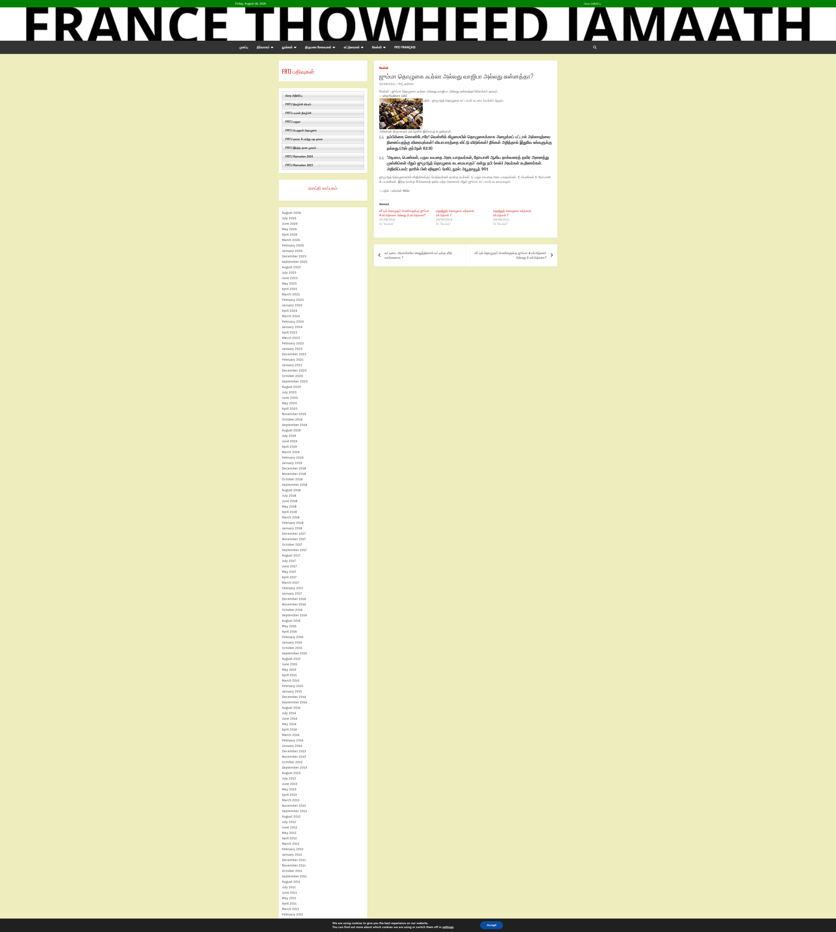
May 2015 (289, 670)
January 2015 (292, 691)
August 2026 (291, 213)
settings (447, 927)
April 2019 (289, 447)
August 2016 (291, 621)
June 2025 (290, 278)
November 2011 (294, 865)
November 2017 (294, 539)
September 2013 (294, 767)
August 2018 (291, 490)
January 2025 (292, 305)
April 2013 (289, 795)
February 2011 (292, 914)
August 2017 (291, 555)
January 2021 (292, 365)
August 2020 (291, 387)
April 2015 (289, 675)
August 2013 (291, 773)
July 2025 (289, 273)
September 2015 (294, 653)
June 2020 (290, 398)
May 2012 (289, 833)
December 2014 (294, 697)
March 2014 (290, 735)
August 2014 (291, 708)
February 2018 (292, 523)
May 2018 (289, 506)
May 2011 (289, 898)
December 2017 (294, 534)
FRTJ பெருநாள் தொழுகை (301, 130)
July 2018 (289, 496)
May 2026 (289, 229)
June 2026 (290, 224)
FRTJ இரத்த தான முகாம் (300, 147)
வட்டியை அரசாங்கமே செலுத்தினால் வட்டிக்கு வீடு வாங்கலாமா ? (418, 255)
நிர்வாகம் (263, 47)
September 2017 (294, 550)
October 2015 (292, 648)
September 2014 (294, 702)
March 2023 (291, 338)
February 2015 (292, 686)
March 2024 (291, 316)
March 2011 (290, 909)
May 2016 (289, 626)
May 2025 (289, 283)
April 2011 (289, 903)
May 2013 (289, 789)
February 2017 (292, 588)
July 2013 (289, 778)
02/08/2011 (387, 84)
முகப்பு (243, 47)
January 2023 (292, 349)
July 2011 (289, 887)
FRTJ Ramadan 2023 (299, 165)
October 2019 (292, 419)
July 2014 (289, 713)
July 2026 (289, 218)
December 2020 (294, 370)
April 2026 (289, 234)
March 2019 (291, 452)
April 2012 (289, 838)
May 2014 (289, 724)
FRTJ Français (404, 47)
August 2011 (291, 882)
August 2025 (291, 267)
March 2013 (290, 800)
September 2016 (294, 615)
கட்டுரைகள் (352, 47)
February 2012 (292, 849)
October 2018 (292, 479)
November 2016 (294, 604)
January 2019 (292, 463)
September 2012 (294, 811)
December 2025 (294, 256)
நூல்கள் (287, 47)
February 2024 (293, 322)
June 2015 (289, 664)
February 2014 (292, 740)
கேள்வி (377, 47)
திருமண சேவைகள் (318, 47)
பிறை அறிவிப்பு (592, 3)
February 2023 (293, 343)
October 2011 (292, 871)
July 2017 (289, 561)
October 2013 (292, 762)
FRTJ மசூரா (293, 121)
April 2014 (289, 729)
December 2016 (294, 599)
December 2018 (294, 468)
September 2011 (294, 876)
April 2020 (289, 409)
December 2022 (294, 354)
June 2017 (289, 566)
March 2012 (291, 844)
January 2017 (292, 593)
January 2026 (292, 251)
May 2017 (289, 572)
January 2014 (292, 746)
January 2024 (292, 327)
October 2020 (292, 376)
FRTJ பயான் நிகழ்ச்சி (298, 113)
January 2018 (292, 528)
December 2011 (294, 860)
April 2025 (289, 289)
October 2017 (292, 544)
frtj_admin (406, 84)
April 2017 (289, 577)
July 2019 (289, 436)
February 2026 (293, 245)
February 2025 (293, 300)
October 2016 (292, 610)
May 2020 (289, 403)
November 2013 (294, 757)
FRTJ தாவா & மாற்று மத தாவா (304, 139)
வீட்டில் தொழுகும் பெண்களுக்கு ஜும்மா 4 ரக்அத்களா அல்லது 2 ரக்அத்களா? (510, 255)
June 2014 (289, 719)
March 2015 (290, 680)
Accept (491, 925)
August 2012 (291, 816)
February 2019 (292, 457)
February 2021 (292, 360)
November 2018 (294, 474)
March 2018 (291, 517)
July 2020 (289, 392)
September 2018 (294, 485)
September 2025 (294, 262)
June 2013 (289, 784)
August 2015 (291, 659)
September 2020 (295, 381)
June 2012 (289, 827)
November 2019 (294, 414)
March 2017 (290, 583)
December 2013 (294, 751)
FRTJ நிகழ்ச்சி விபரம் (298, 104)
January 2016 (292, 642)
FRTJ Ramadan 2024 (299, 156)
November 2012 (294, 806)
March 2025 (291, 294)
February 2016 (292, 637)
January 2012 (292, 855)
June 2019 (289, 441)
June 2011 (289, 893)
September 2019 (294, 425)
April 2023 (289, 332)
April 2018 (289, 512)
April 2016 (289, 632)
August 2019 (291, 430)
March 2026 (291, 240)
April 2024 (289, 311)
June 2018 (289, 501)
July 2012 (289, 822)
